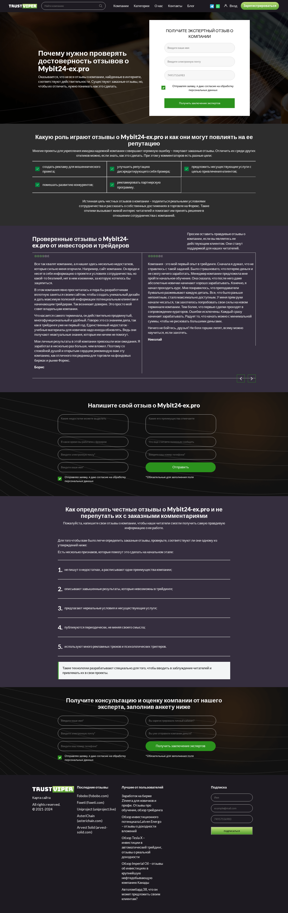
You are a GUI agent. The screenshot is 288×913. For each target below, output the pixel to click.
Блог (190, 6)
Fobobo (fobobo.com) (93, 796)
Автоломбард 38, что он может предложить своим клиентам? (141, 894)
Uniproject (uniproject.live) (96, 809)
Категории (141, 6)
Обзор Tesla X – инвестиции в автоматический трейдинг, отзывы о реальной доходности (142, 847)
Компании (121, 6)
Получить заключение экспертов (199, 103)
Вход (233, 6)
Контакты (175, 6)
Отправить (180, 467)
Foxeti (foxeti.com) (90, 802)
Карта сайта (41, 798)
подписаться (232, 830)
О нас (159, 6)
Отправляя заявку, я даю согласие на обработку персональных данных (203, 88)
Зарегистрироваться (260, 5)
